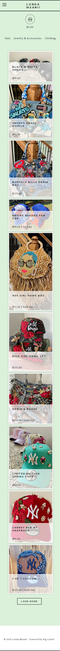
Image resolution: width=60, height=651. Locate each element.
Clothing (50, 38)
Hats (8, 38)
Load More (29, 601)
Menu (6, 5)
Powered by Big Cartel (41, 639)
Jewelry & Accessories (28, 38)
